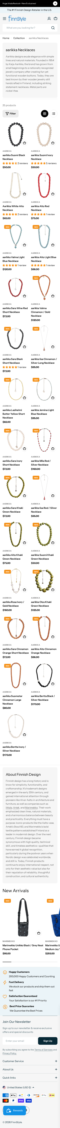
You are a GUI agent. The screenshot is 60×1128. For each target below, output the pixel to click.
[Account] (49, 18)
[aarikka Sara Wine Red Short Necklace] (16, 287)
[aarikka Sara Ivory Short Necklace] (16, 440)
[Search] (53, 28)
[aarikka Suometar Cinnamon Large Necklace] (16, 675)
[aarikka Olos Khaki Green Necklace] (44, 581)
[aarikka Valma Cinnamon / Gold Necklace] (44, 287)
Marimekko (31, 807)
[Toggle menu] (4, 18)
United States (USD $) (19, 1087)
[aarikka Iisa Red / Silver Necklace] (44, 487)
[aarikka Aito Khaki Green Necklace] (16, 534)
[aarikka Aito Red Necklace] (44, 185)
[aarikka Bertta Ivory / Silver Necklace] (16, 726)
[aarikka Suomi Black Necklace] (16, 134)
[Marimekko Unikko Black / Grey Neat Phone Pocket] (23, 917)
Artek (16, 807)
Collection (19, 38)
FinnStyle (16, 1122)
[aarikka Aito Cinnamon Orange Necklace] (44, 628)
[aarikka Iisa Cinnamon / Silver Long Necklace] (44, 338)
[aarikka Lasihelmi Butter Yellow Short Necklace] (16, 389)
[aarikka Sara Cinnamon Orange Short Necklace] (16, 628)
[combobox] (30, 28)
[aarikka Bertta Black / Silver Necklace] (44, 675)
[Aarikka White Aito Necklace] (16, 185)
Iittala (9, 807)
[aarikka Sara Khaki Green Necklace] (16, 487)
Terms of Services (43, 1049)
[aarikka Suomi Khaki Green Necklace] (44, 534)
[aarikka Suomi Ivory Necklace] (44, 134)
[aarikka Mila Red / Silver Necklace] (44, 440)
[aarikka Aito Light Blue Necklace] (44, 236)
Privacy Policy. (10, 1053)
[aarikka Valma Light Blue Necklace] (16, 236)
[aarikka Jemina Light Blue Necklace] (44, 389)
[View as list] (53, 113)
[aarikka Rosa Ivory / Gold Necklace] (16, 581)
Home (6, 38)
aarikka (7, 151)
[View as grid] (44, 113)
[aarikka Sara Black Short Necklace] (16, 338)
